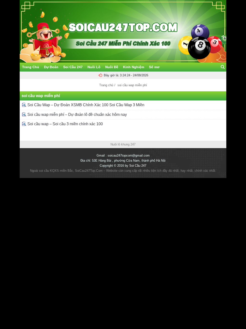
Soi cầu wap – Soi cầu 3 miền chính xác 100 (64, 124)
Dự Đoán (51, 67)
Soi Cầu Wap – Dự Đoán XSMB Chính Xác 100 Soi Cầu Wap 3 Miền (85, 105)
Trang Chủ (30, 67)
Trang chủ (106, 85)
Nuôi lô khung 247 (123, 144)
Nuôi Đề (111, 67)
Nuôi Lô (93, 67)
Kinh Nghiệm (133, 67)
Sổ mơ (154, 67)
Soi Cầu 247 (73, 67)
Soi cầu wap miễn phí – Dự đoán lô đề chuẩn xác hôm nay (76, 114)
